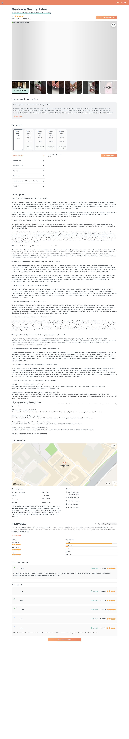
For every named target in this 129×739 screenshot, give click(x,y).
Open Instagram (74, 507)
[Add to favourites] (113, 25)
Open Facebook (73, 504)
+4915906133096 (73, 497)
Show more (18, 116)
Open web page (74, 501)
